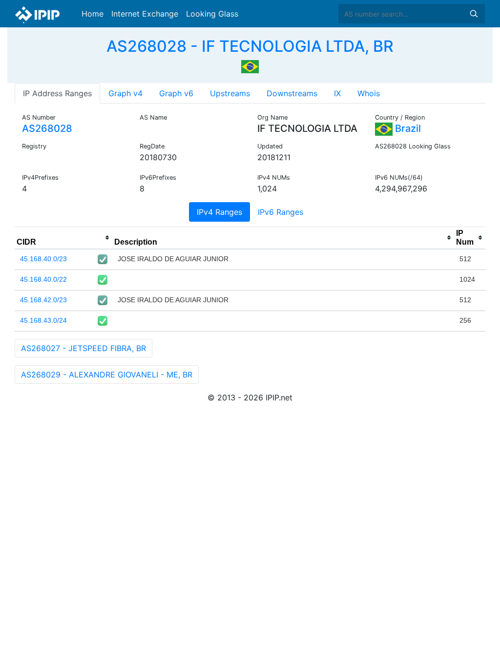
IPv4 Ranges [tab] (219, 212)
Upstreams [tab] (230, 93)
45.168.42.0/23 (43, 300)
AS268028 (47, 128)
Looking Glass (212, 14)
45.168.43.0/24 (43, 320)
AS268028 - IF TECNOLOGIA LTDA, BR (250, 46)
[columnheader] (63, 238)
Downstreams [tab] (292, 93)
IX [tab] (337, 93)
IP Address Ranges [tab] (57, 93)
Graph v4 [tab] (125, 93)
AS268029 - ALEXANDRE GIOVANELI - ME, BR (106, 374)
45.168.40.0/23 (43, 259)
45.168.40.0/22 (43, 279)
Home (93, 14)
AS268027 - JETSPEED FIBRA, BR (83, 348)
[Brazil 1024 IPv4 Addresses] (250, 65)
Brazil (407, 128)
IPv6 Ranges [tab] (280, 212)
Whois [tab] (368, 93)
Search (473, 13)
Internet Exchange (144, 14)
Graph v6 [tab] (176, 93)
